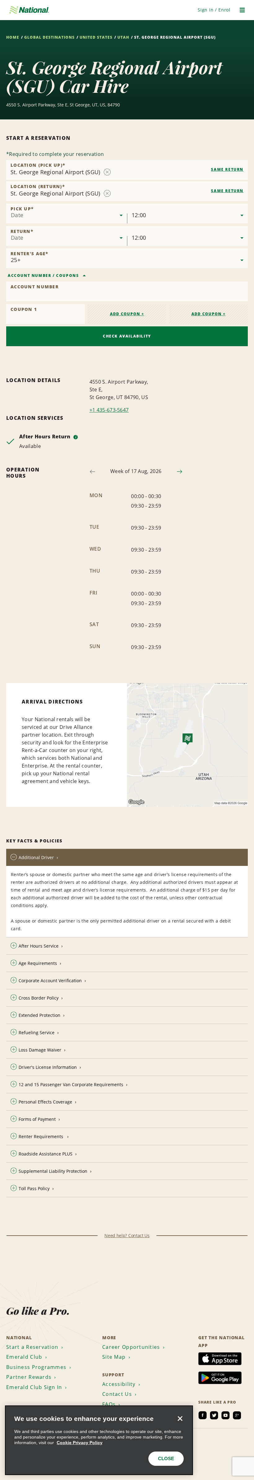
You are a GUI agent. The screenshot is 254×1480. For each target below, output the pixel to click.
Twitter (214, 1415)
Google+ (237, 1415)
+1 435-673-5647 (109, 410)
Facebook (202, 1415)
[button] (214, 10)
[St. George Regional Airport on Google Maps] (187, 745)
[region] (99, 1440)
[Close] (180, 1418)
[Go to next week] (179, 472)
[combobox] (127, 170)
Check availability (127, 336)
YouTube (225, 1415)
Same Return (227, 169)
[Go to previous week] (92, 472)
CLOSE (166, 1458)
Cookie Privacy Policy (80, 1442)
